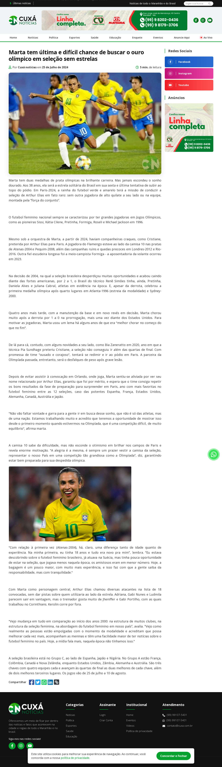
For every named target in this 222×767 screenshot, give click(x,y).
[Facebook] (196, 20)
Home (13, 37)
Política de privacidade (139, 731)
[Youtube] (209, 20)
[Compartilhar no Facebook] (31, 682)
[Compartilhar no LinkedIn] (50, 682)
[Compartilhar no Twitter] (38, 682)
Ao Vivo (208, 37)
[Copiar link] (56, 682)
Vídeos (130, 725)
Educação (115, 37)
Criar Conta (106, 720)
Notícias (33, 37)
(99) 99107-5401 (177, 715)
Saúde (94, 37)
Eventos (158, 37)
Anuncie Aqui (182, 37)
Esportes (74, 37)
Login (103, 715)
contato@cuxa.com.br (180, 725)
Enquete (137, 37)
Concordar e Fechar (173, 756)
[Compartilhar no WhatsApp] (44, 682)
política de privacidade (75, 758)
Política (53, 37)
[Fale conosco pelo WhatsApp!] (214, 454)
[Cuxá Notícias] (22, 20)
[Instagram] (203, 20)
